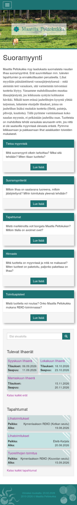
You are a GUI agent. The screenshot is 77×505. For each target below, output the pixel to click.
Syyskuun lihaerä (20, 360)
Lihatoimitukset (18, 418)
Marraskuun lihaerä (21, 378)
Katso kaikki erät (17, 395)
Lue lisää (38, 167)
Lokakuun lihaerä (52, 360)
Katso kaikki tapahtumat (22, 470)
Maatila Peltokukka (43, 29)
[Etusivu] (16, 29)
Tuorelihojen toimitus (22, 453)
